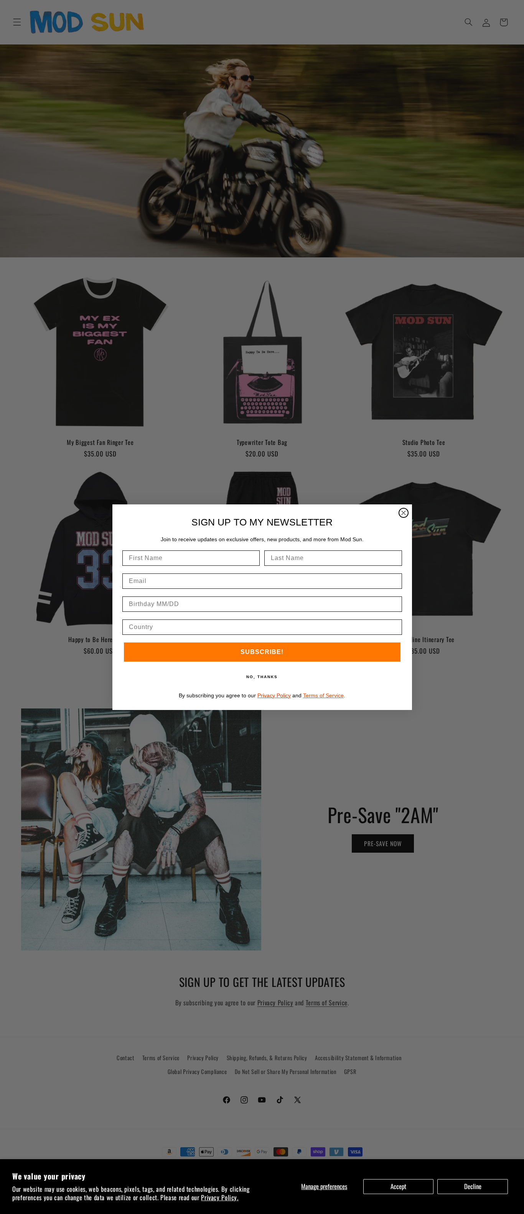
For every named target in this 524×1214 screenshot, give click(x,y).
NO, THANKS (262, 677)
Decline (472, 1186)
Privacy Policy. (219, 1197)
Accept (398, 1186)
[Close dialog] (403, 512)
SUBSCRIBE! (262, 652)
